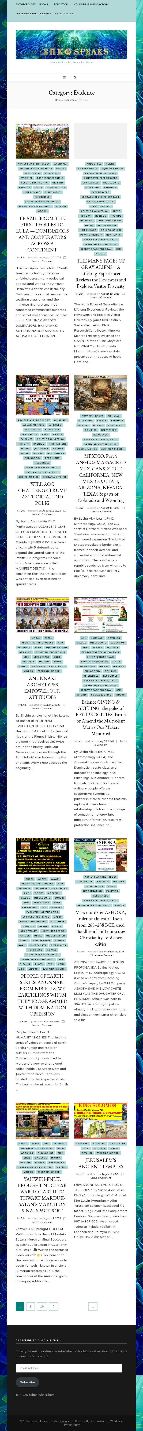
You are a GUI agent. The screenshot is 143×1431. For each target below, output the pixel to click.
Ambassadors (87, 168)
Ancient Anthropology (34, 164)
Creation (54, 893)
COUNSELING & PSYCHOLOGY (91, 4)
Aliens (110, 164)
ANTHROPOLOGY (26, 4)
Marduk (58, 448)
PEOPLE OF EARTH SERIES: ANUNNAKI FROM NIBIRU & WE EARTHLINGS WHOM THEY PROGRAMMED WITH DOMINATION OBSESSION (42, 995)
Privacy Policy (72, 1424)
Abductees (94, 164)
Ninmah (38, 453)
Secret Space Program (96, 249)
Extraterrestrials (50, 178)
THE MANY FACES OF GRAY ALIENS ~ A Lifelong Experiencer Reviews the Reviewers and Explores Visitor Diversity (100, 273)
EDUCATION (61, 4)
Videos (42, 211)
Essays (58, 434)
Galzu (58, 917)
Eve (44, 907)
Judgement (41, 448)
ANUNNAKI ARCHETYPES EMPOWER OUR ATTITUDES (42, 687)
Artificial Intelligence (100, 173)
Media (38, 187)
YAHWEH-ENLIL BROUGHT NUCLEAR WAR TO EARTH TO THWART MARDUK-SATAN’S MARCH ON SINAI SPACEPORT (42, 1195)
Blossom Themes (85, 1421)
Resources (42, 463)
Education (52, 173)
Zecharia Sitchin (54, 477)
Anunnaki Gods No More (36, 168)
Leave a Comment (42, 261)
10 (43, 1306)
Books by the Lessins (50, 652)
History (58, 183)
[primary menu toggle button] (64, 77)
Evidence (27, 178)
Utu (21, 969)
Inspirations (58, 444)
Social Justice (28, 477)
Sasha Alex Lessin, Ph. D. (42, 201)
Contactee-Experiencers (101, 178)
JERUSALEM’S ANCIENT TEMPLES (100, 1163)
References (42, 197)
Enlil (45, 434)
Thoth (39, 964)
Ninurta (118, 666)
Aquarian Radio (112, 168)
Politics (91, 430)
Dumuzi (59, 898)
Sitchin (61, 206)
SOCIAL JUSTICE (63, 13)
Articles (55, 425)
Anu (60, 643)
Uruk (61, 964)
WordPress (116, 1421)
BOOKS (43, 4)
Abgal (36, 638)
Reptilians (113, 235)
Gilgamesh (58, 921)
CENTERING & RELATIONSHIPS (33, 13)
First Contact (101, 206)
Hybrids (24, 187)
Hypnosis (86, 220)
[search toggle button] (75, 77)
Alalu (48, 638)
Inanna (43, 926)
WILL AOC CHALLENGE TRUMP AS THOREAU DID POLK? (42, 493)
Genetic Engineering (34, 183)
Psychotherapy (91, 235)
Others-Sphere (111, 230)
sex (118, 249)
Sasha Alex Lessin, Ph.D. (34, 206)
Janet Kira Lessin (109, 220)
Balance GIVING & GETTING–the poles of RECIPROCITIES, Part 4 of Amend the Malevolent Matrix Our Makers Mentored (101, 718)
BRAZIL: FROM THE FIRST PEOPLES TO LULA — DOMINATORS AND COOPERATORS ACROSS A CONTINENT (42, 234)
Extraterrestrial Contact (101, 197)
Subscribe (27, 1382)
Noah (21, 945)
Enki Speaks (30, 434)
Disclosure (33, 173)
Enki (23, 257)
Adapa (42, 879)
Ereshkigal (29, 907)
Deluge (81, 643)
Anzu (38, 647)
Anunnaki (60, 164)
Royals (52, 950)
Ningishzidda (86, 666)
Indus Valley (28, 931)
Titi (51, 964)
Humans (98, 425)
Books (60, 168)
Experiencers (101, 192)
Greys (116, 211)
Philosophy (53, 192)
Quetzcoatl (38, 945)
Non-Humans (32, 192)
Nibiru (25, 453)
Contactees (90, 183)
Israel (25, 448)
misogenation (56, 187)
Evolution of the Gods (42, 912)
